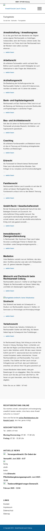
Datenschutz (8, 510)
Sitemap (6, 513)
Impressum (7, 507)
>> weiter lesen (8, 52)
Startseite (14, 20)
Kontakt (6, 504)
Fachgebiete (8, 16)
